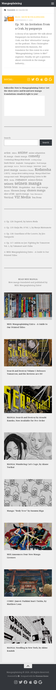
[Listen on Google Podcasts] (50, 79)
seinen (8, 183)
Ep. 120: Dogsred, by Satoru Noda (22, 221)
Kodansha (43, 169)
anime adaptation (37, 153)
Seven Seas (11, 187)
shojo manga (42, 187)
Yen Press (36, 197)
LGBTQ (7, 173)
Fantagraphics (29, 163)
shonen (7, 191)
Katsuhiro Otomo (26, 170)
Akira (14, 153)
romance (21, 179)
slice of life (9, 194)
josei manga (11, 170)
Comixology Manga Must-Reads (17, 160)
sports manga (22, 194)
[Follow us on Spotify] (46, 79)
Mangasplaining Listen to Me (33, 176)
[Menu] (52, 3)
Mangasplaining (12, 3)
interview (37, 166)
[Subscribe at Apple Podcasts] (41, 79)
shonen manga (36, 190)
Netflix (12, 180)
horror (16, 166)
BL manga (8, 156)
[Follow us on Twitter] (33, 79)
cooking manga (36, 160)
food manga (41, 163)
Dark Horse (9, 163)
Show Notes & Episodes (32, 17)
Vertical (8, 197)
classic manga (20, 156)
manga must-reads (11, 177)
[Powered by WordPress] (18, 676)
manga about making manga (22, 173)
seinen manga (28, 183)
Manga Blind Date (42, 173)
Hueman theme (42, 676)
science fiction (35, 180)
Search (7, 138)
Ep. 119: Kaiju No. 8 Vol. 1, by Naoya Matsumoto (29, 227)
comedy (34, 156)
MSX (6, 180)
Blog (17, 17)
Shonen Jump (18, 190)
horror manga (26, 166)
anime (23, 152)
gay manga (8, 166)
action (7, 153)
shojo (33, 187)
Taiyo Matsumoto (36, 194)
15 (12, 19)
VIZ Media (23, 197)
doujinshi (19, 163)
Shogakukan (24, 187)
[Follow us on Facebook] (37, 79)
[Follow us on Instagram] (28, 79)
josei (44, 166)
